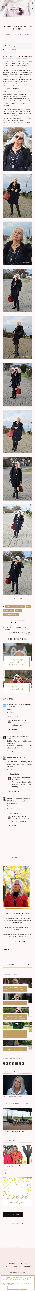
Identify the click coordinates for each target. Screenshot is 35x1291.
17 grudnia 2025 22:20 (21, 722)
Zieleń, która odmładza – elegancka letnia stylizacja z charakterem (15, 1034)
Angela (10, 798)
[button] (25, 4)
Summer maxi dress (15, 1049)
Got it (23, 1288)
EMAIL (26, 1263)
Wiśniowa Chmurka (15, 705)
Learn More (13, 1288)
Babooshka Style (19, 720)
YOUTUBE (26, 1266)
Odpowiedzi (14, 717)
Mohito (18, 610)
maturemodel (19, 606)
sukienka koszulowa (11, 614)
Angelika (11, 805)
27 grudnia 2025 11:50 (21, 818)
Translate (20, 50)
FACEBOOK (13, 1263)
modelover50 (8, 610)
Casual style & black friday (14, 1003)
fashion (8, 606)
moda (28, 606)
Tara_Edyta (12, 736)
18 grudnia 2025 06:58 (22, 798)
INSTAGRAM (12, 1266)
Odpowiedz (12, 712)
